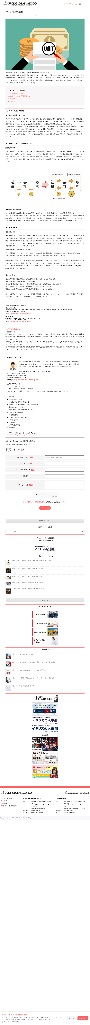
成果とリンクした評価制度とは (20, 96)
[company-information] (45, 641)
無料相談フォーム (45, 520)
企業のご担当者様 (7, 798)
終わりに (13, 101)
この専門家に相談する (12, 329)
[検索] (82, 531)
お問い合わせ (6, 801)
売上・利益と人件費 (16, 93)
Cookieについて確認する (11, 1022)
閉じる (72, 1018)
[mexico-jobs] (45, 614)
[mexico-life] (45, 632)
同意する (83, 1018)
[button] (85, 4)
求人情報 (68, 3)
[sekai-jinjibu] (45, 709)
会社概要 (4, 803)
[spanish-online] (45, 744)
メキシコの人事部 (33, 15)
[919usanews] (45, 720)
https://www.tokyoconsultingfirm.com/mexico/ (21, 435)
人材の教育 (13, 99)
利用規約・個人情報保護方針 (36, 502)
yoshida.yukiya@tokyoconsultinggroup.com (24, 380)
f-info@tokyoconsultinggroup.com (20, 313)
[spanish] (45, 623)
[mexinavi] (45, 757)
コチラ (29, 444)
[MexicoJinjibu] (45, 551)
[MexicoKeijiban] (45, 542)
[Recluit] (45, 698)
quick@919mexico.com (24, 451)
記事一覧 (45, 600)
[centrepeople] (45, 729)
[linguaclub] (45, 771)
